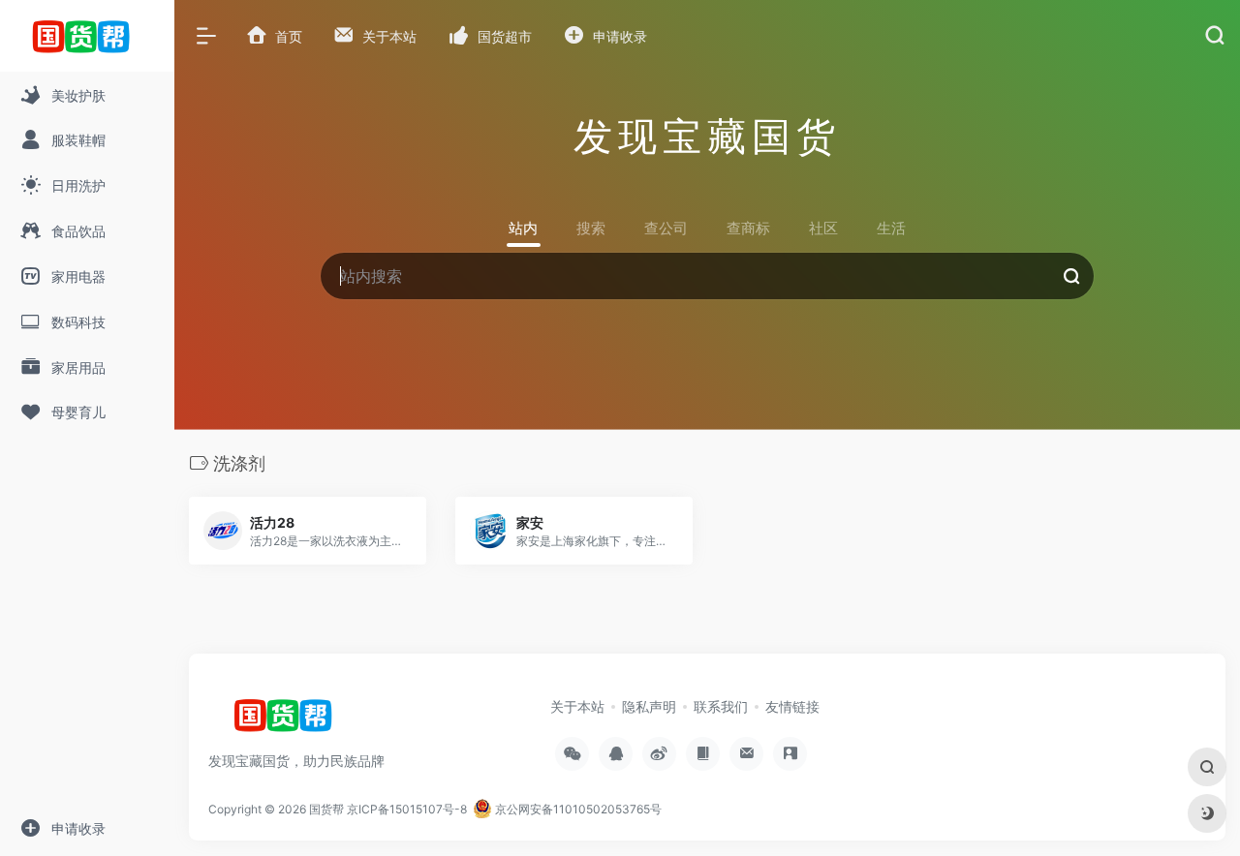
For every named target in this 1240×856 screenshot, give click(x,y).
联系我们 (721, 706)
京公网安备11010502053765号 (577, 809)
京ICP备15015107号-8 (407, 809)
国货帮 (326, 809)
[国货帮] (289, 722)
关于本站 (577, 706)
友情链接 (792, 706)
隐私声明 (649, 706)
